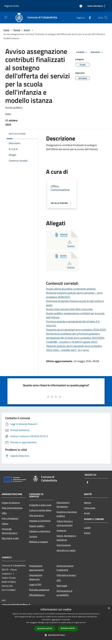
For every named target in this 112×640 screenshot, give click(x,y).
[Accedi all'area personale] (81, 6)
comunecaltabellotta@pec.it (16, 604)
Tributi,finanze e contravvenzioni (65, 523)
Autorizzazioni (64, 545)
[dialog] (56, 622)
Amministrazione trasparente (65, 568)
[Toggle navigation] (6, 17)
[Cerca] (106, 17)
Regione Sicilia (11, 6)
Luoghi (87, 527)
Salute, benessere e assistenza (66, 538)
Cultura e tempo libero (40, 510)
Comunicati (89, 508)
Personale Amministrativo (9, 531)
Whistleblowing (36, 595)
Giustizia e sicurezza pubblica (67, 514)
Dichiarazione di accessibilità (64, 593)
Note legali (62, 585)
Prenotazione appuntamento (36, 568)
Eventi (87, 533)
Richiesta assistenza (39, 589)
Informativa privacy (66, 575)
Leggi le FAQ (35, 584)
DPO (59, 580)
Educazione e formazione (63, 504)
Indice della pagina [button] (17, 133)
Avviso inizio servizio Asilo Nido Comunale (69, 309)
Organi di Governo (11, 502)
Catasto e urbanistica (39, 531)
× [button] (109, 608)
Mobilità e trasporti (38, 541)
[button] (56, 635)
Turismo (33, 536)
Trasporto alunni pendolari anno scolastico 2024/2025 (76, 330)
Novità (17, 30)
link (84, 622)
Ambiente (61, 530)
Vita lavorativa (36, 515)
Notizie (87, 502)
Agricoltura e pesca (66, 550)
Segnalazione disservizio (35, 577)
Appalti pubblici (36, 526)
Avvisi (27, 30)
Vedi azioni (95, 52)
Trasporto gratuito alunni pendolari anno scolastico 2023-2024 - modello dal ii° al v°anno (74, 348)
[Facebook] (89, 17)
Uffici (4, 513)
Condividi (80, 52)
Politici (5, 523)
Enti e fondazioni (10, 518)
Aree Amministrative (12, 508)
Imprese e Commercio (39, 520)
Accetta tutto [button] (44, 628)
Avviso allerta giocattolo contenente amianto (71, 289)
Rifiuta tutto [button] (68, 628)
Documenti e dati (10, 538)
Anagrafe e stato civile (40, 505)
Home (6, 30)
